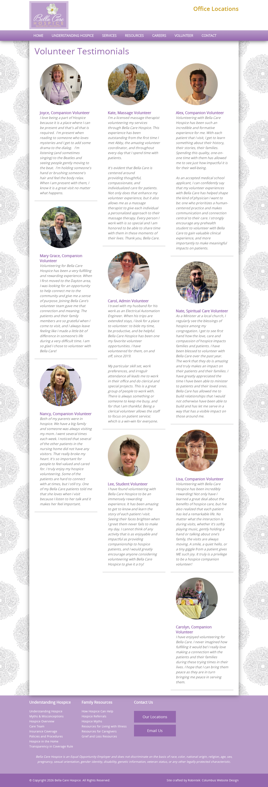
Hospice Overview (41, 721)
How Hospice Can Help (97, 711)
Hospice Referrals (94, 716)
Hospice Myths (92, 721)
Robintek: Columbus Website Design (213, 780)
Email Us (155, 730)
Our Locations (155, 716)
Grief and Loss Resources (99, 736)
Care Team (36, 726)
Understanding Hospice (45, 711)
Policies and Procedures (46, 736)
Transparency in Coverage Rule (51, 746)
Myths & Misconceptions (46, 716)
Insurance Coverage (43, 731)
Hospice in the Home (43, 741)
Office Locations (216, 9)
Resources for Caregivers (99, 731)
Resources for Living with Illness (104, 726)
